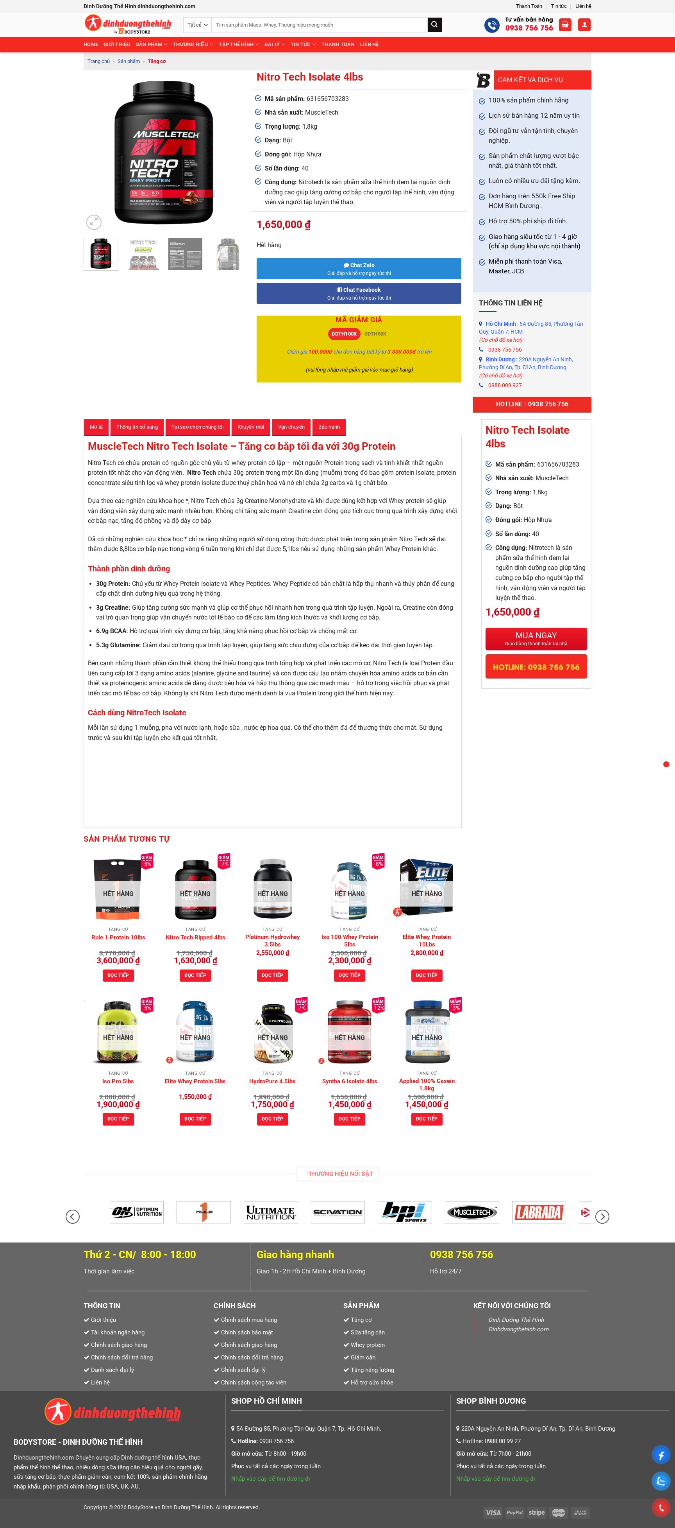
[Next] (232, 151)
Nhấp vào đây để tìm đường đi (270, 1478)
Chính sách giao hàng (249, 1344)
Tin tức (559, 6)
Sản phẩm (149, 44)
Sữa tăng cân (367, 1332)
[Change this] (666, 764)
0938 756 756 (505, 350)
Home (91, 44)
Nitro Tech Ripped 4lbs (195, 937)
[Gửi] (435, 25)
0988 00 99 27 (503, 1441)
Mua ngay (536, 639)
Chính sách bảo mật (247, 1332)
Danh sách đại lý (112, 1370)
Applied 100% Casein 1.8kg (427, 1084)
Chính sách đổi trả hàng (252, 1357)
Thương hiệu (190, 44)
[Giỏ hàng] (565, 24)
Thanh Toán (529, 6)
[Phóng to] (94, 222)
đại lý (272, 44)
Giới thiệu (117, 44)
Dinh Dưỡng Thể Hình (187, 1507)
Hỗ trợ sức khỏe (371, 1382)
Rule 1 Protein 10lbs (118, 937)
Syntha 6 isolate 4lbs (349, 1081)
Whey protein (367, 1344)
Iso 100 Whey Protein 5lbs (349, 941)
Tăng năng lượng (371, 1370)
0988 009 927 (505, 385)
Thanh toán (338, 44)
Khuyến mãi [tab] (251, 427)
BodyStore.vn (145, 1507)
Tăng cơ (157, 61)
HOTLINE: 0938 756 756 (536, 666)
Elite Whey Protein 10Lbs (427, 941)
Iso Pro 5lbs (118, 1081)
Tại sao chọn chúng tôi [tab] (197, 427)
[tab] (344, 334)
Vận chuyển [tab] (291, 427)
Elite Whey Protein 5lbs (195, 1081)
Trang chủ (99, 61)
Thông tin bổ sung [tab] (136, 427)
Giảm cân (363, 1357)
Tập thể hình (236, 44)
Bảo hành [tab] (329, 427)
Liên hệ (583, 6)
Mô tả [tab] (96, 427)
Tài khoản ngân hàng (117, 1332)
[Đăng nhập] (584, 24)
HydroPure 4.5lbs (272, 1081)
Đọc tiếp (118, 975)
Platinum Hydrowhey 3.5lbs (272, 941)
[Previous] (96, 151)
